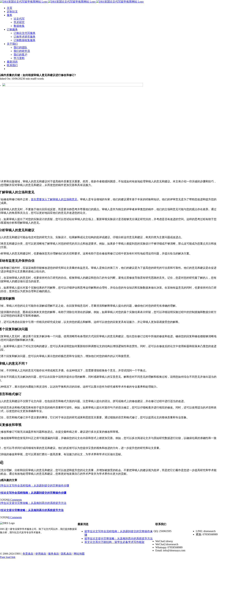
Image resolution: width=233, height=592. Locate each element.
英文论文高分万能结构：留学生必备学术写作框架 (114, 542)
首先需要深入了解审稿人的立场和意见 (54, 199)
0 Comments (15, 499)
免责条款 (28, 553)
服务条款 (53, 553)
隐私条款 (66, 553)
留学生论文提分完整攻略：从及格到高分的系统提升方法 (118, 538)
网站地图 (79, 553)
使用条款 (40, 553)
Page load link (7, 557)
